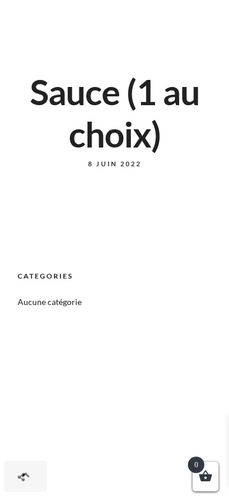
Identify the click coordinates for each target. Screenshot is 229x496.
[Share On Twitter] (51, 449)
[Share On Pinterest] (68, 449)
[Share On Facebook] (35, 449)
